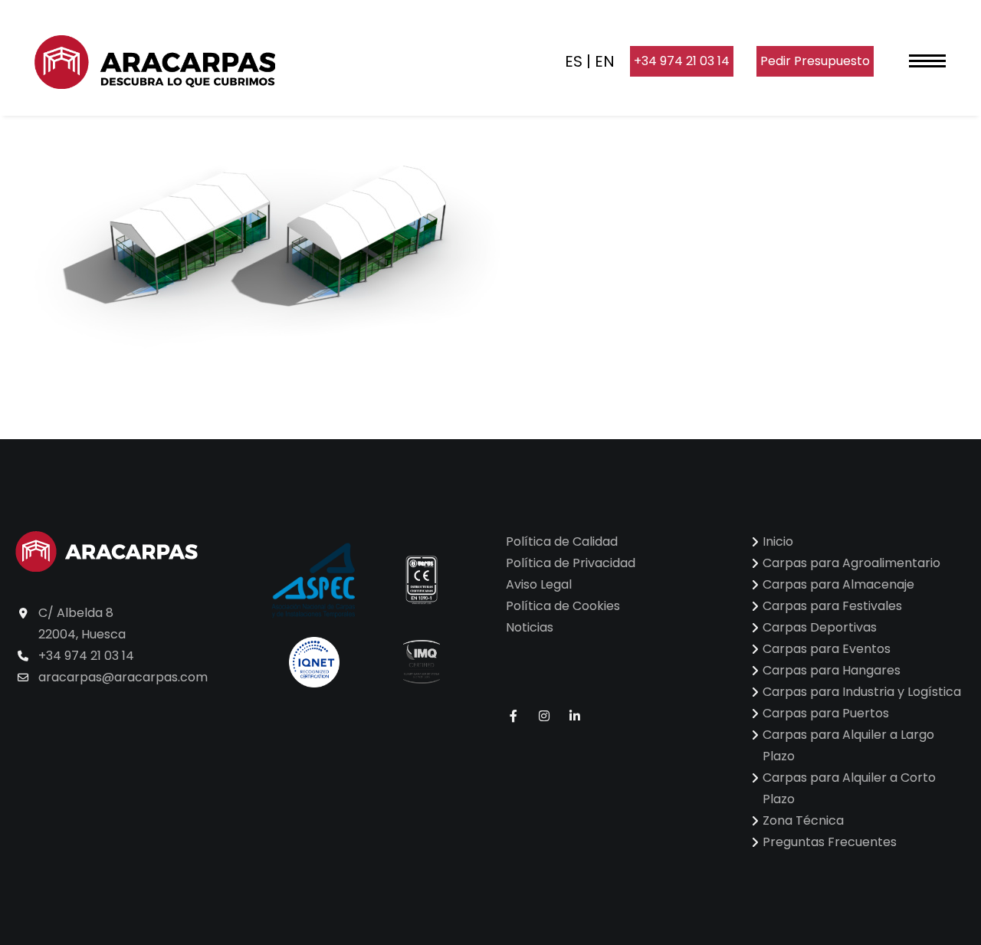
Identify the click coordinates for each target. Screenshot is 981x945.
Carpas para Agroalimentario (851, 563)
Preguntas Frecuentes (830, 842)
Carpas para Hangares (832, 670)
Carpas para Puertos (826, 713)
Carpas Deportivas (820, 627)
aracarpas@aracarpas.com (123, 677)
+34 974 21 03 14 (682, 61)
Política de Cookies (563, 606)
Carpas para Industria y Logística (862, 692)
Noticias (529, 627)
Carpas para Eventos (827, 649)
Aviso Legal (539, 584)
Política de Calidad (562, 541)
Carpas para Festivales (832, 606)
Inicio (778, 541)
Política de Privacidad (570, 563)
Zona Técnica (803, 820)
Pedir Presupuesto (815, 61)
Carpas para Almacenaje (838, 584)
